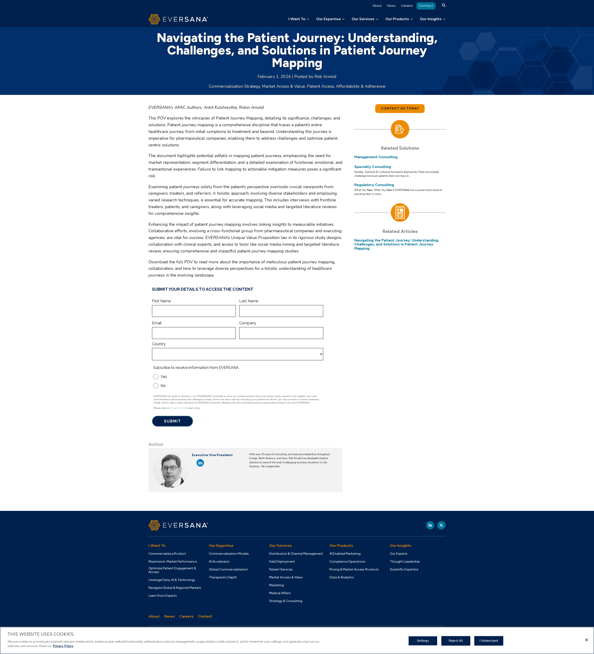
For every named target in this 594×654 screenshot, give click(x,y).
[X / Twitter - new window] (441, 525)
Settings (423, 640)
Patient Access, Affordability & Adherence (346, 86)
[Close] (586, 640)
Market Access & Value (283, 86)
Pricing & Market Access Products (354, 569)
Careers (407, 5)
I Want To (296, 19)
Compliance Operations (347, 562)
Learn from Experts (162, 596)
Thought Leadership (405, 562)
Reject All (456, 640)
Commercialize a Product (167, 554)
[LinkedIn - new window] (430, 525)
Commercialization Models (229, 554)
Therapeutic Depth (223, 577)
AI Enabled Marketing (345, 554)
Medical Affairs (280, 593)
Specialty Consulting (372, 167)
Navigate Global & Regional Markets (174, 588)
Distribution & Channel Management (296, 554)
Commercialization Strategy (234, 86)
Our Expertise (328, 19)
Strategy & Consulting (285, 601)
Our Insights (431, 19)
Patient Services (281, 569)
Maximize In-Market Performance (172, 562)
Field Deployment (282, 562)
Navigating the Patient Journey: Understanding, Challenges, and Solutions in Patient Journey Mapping (396, 244)
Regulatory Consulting (374, 185)
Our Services (363, 19)
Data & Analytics (341, 577)
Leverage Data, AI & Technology (171, 580)
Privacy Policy (63, 646)
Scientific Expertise (404, 569)
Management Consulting (375, 157)
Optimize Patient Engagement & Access (172, 570)
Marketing (276, 585)
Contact (426, 6)
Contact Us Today (400, 108)
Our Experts (398, 554)
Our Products (397, 19)
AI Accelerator (219, 562)
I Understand (489, 640)
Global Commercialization (228, 569)
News (391, 5)
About (376, 5)
